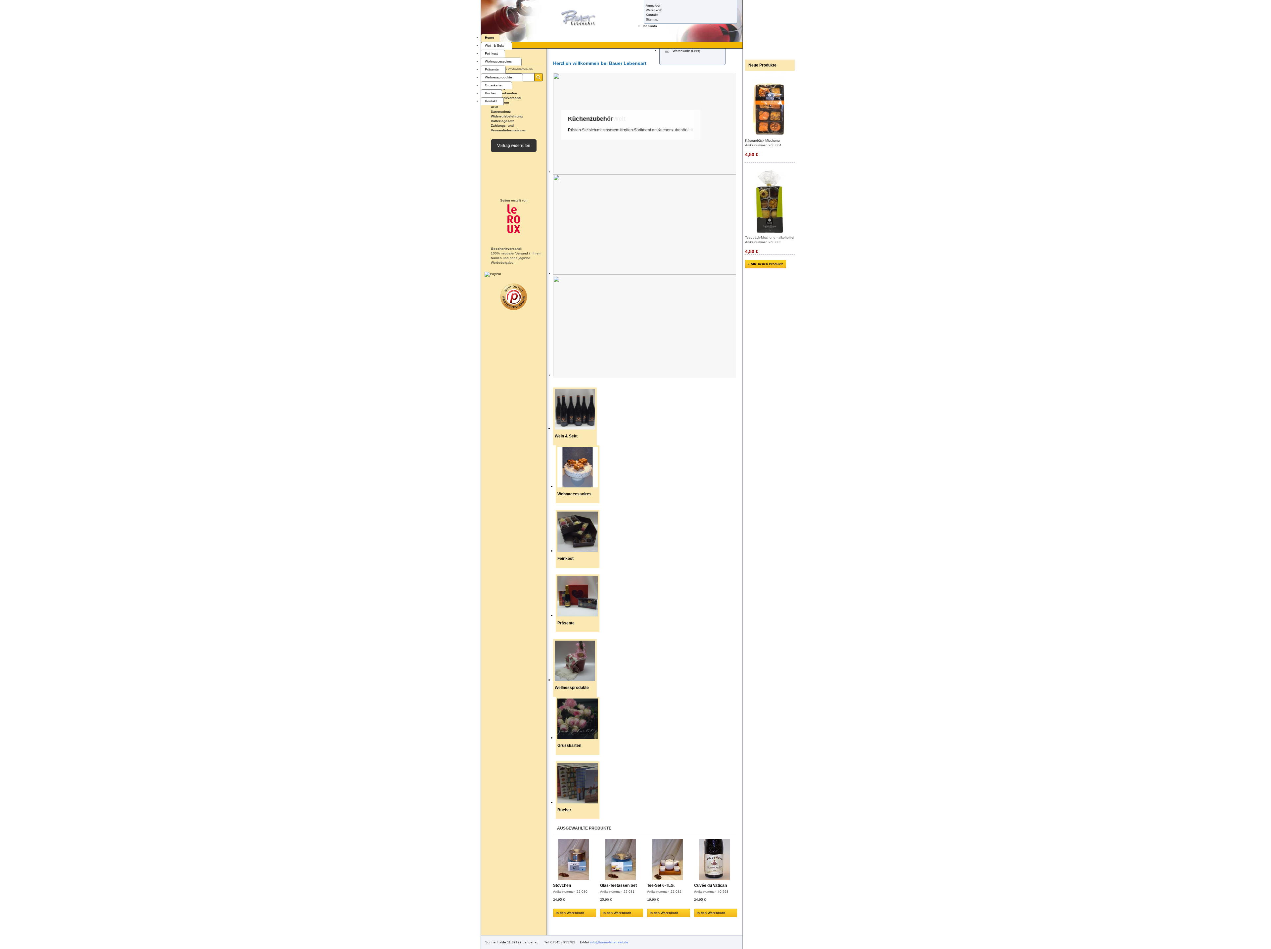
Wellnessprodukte (498, 77)
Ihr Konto (650, 26)
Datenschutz (501, 111)
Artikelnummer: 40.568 (711, 891)
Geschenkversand (506, 98)
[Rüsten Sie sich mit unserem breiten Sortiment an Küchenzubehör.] (644, 375)
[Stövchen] (573, 860)
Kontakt (652, 15)
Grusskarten (494, 85)
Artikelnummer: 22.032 (664, 891)
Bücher (490, 93)
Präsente (492, 69)
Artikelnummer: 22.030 (570, 891)
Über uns (498, 88)
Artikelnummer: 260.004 (763, 145)
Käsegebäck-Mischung (762, 140)
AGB (494, 107)
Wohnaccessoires (498, 61)
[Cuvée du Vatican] (714, 860)
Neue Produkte (762, 65)
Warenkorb (654, 10)
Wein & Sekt (494, 45)
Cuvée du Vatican (710, 885)
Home (489, 37)
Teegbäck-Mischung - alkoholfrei (769, 237)
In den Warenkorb (570, 913)
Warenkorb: (686, 51)
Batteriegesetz (502, 121)
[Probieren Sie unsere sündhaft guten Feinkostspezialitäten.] (644, 273)
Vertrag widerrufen (513, 145)
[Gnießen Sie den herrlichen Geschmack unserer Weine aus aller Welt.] (644, 172)
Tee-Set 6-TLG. (661, 885)
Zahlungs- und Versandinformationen (508, 128)
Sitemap (652, 19)
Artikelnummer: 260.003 (763, 242)
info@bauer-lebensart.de (609, 942)
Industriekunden (504, 93)
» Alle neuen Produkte (765, 264)
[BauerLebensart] (578, 18)
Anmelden (653, 5)
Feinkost (491, 53)
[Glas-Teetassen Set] (620, 860)
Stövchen (562, 885)
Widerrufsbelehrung (507, 116)
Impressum (500, 102)
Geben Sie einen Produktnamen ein (508, 69)
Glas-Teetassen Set (618, 885)
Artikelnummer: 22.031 (617, 891)
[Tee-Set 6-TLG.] (667, 860)
